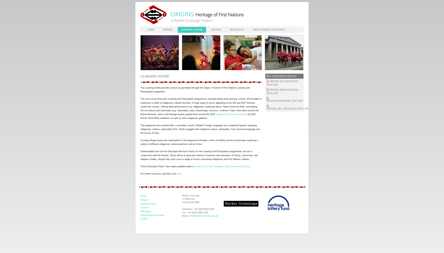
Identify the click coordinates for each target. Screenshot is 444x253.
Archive (216, 29)
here (179, 173)
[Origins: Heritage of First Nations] (153, 14)
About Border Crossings (269, 29)
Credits (144, 218)
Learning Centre (192, 29)
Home (151, 29)
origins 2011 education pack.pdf (282, 83)
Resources (237, 29)
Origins (168, 29)
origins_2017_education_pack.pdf (285, 108)
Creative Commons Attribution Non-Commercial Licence (222, 166)
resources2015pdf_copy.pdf (285, 101)
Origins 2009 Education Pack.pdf (282, 92)
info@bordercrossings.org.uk (203, 216)
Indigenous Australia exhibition (231, 114)
